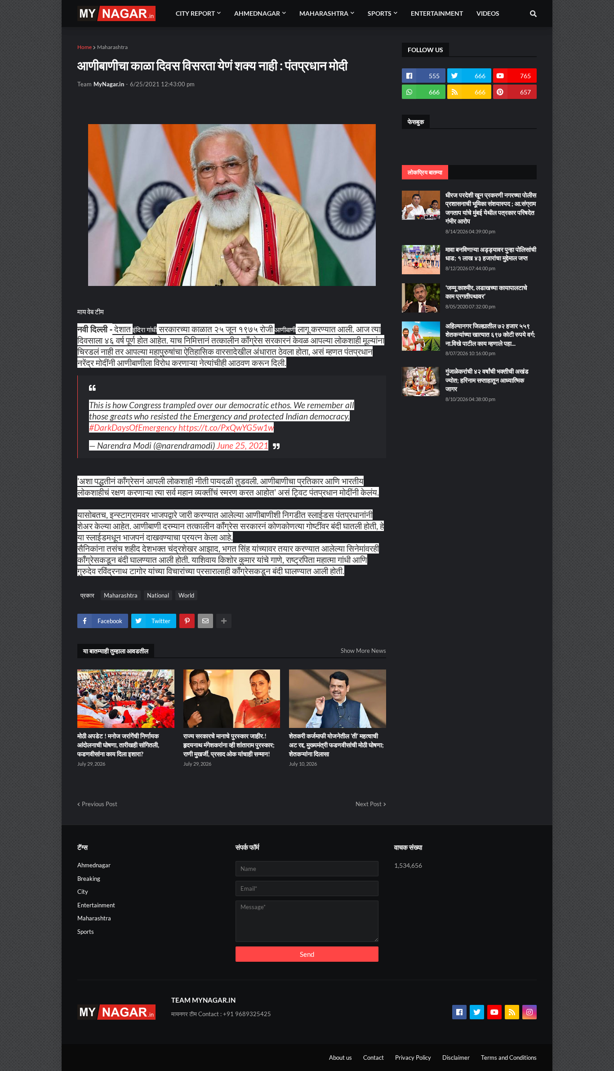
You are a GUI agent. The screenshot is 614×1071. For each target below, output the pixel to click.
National (158, 595)
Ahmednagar (94, 865)
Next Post (369, 804)
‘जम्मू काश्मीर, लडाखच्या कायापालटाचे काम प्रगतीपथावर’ (486, 292)
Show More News (363, 650)
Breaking (88, 878)
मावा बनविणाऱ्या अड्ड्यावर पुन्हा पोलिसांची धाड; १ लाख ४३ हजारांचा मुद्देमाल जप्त (490, 253)
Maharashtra (112, 47)
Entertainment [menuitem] (437, 13)
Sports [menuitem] (380, 13)
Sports (85, 931)
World (186, 595)
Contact (373, 1057)
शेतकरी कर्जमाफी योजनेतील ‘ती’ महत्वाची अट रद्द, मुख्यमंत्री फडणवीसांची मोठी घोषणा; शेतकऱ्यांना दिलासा (336, 744)
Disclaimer (456, 1057)
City (82, 891)
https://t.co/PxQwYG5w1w (226, 427)
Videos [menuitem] (487, 13)
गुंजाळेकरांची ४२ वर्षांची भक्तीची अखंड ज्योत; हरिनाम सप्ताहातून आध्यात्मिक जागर (487, 380)
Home (84, 47)
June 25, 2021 (242, 445)
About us (340, 1057)
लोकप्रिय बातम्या (425, 172)
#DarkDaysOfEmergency (133, 427)
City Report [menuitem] (195, 13)
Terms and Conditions (509, 1057)
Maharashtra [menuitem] (323, 13)
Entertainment (96, 905)
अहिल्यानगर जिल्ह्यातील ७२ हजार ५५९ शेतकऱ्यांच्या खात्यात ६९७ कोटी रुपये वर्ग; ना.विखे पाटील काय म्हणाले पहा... (490, 334)
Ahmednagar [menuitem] (257, 13)
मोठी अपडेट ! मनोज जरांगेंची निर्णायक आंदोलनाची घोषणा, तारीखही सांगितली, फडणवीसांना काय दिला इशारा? (118, 744)
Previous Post (99, 804)
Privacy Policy (413, 1057)
